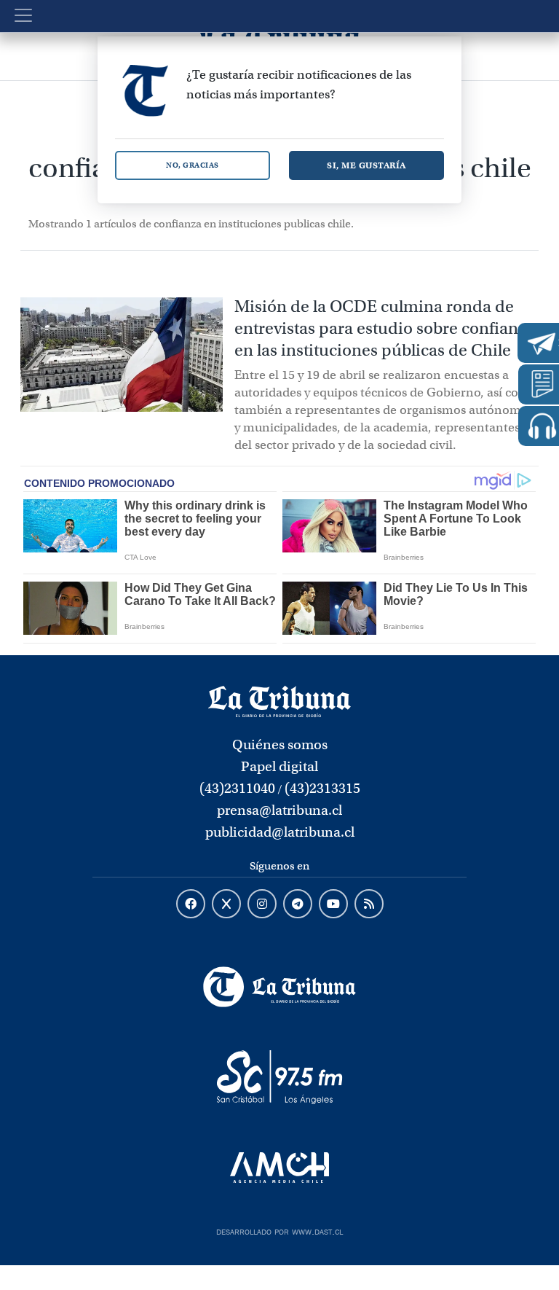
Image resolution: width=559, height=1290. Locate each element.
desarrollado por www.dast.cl (279, 1230)
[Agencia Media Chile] (279, 1167)
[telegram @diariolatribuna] (297, 904)
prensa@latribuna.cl (279, 810)
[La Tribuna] (279, 986)
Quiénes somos (280, 744)
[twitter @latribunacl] (226, 904)
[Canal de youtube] (333, 904)
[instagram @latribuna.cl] (262, 904)
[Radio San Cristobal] (279, 1077)
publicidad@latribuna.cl (279, 832)
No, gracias (192, 165)
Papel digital (279, 766)
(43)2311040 (237, 788)
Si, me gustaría (366, 165)
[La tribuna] (279, 700)
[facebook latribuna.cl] (190, 904)
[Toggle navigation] (23, 15)
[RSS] (369, 904)
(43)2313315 (322, 788)
